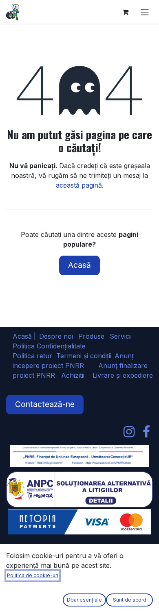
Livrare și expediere (123, 375)
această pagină (79, 185)
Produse (91, 336)
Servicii (121, 336)
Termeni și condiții (83, 356)
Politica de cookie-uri (32, 575)
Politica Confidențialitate (49, 346)
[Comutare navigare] (145, 11)
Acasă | (24, 336)
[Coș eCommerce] (125, 12)
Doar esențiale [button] (84, 600)
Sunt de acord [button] (129, 600)
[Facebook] (146, 432)
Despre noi (56, 336)
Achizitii (72, 375)
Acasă (79, 265)
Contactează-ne (45, 404)
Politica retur (32, 356)
